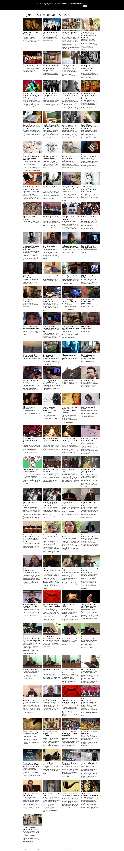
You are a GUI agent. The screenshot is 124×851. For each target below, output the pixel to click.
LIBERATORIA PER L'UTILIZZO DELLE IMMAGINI (71, 847)
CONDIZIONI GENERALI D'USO (48, 847)
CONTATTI (35, 847)
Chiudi (85, 6)
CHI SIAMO (27, 847)
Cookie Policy (48, 4)
